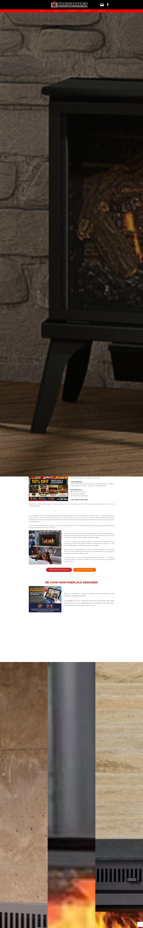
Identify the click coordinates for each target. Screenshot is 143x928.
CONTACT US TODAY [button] (84, 570)
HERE (70, 601)
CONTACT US (101, 11)
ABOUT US (57, 11)
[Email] (102, 5)
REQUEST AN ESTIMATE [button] (59, 570)
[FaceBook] (107, 5)
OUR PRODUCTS (71, 11)
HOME (41, 11)
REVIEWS (86, 11)
